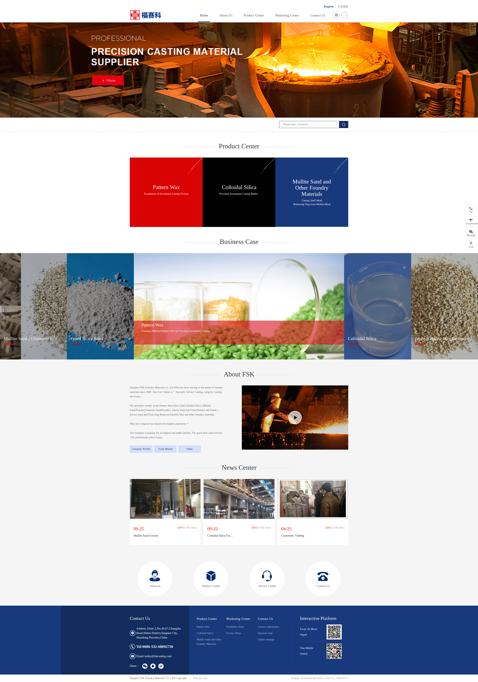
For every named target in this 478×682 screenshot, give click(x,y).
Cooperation (471, 223)
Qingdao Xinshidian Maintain (306, 678)
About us (155, 586)
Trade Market (165, 449)
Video (189, 449)
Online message (266, 639)
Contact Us (317, 15)
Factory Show (233, 633)
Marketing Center (287, 15)
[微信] (336, 15)
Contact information (268, 626)
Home (204, 15)
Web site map (200, 678)
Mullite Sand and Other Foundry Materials (209, 641)
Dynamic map (265, 633)
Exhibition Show (235, 626)
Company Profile (141, 449)
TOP (471, 247)
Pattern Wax (203, 626)
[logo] (148, 14)
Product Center (254, 15)
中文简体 (343, 6)
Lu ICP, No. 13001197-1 (335, 678)
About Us (225, 15)
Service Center (267, 586)
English (329, 6)
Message (471, 235)
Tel (471, 211)
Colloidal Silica (205, 633)
